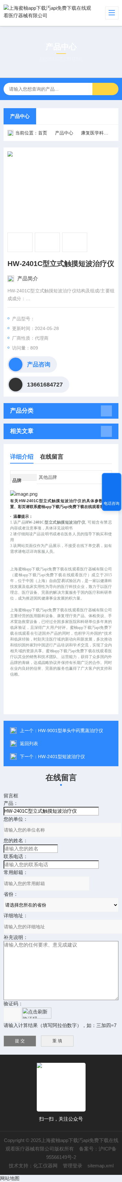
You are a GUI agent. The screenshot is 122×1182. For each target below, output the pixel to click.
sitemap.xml (101, 1165)
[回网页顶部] (111, 480)
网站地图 (10, 1178)
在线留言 (51, 456)
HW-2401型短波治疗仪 (61, 756)
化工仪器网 (45, 1165)
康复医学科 (92, 132)
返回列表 (29, 743)
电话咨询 (111, 503)
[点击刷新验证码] (36, 1013)
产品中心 (20, 116)
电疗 (116, 132)
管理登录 (72, 1165)
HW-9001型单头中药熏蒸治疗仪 (70, 730)
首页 (42, 132)
